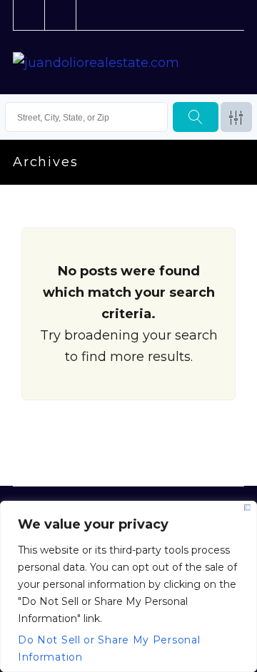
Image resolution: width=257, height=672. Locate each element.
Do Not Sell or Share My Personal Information (109, 645)
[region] (128, 586)
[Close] (247, 507)
